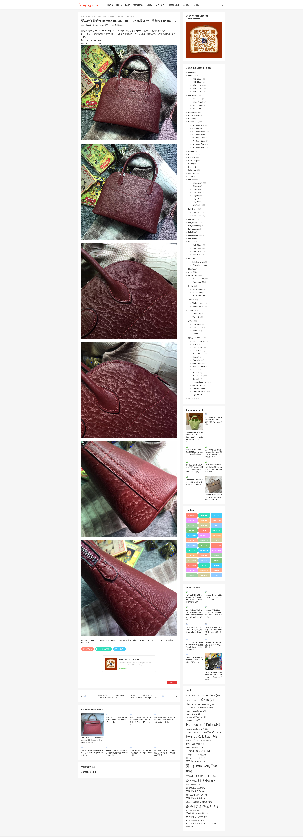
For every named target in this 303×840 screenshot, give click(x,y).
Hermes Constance (192, 551)
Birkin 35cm (196, 88)
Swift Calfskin (197, 385)
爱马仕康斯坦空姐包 (192, 536)
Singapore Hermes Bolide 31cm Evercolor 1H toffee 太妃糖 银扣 (194, 659)
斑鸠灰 (204, 565)
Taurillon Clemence (199, 391)
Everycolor (196, 360)
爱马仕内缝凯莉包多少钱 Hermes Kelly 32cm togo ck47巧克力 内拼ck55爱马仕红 (165, 719)
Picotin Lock (173, 4)
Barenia (195, 344)
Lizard (194, 369)
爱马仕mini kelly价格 (192, 516)
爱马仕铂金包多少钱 (192, 546)
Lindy (149, 4)
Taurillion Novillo (198, 388)
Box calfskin (196, 350)
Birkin (119, 4)
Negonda (195, 372)
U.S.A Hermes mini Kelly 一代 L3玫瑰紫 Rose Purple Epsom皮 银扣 (141, 752)
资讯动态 (191, 398)
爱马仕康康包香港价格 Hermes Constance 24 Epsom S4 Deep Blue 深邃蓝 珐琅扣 (213, 453)
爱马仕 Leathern (194, 338)
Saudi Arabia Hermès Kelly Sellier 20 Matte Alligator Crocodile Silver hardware (213, 468)
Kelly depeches (194, 226)
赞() (172, 682)
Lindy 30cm (196, 248)
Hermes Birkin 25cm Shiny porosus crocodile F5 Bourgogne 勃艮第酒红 (213, 630)
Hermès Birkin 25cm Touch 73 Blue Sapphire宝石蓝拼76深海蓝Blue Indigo (213, 613)
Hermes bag (216, 550)
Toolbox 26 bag (198, 306)
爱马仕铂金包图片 (192, 810)
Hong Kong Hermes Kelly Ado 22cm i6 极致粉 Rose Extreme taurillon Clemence (194, 645)
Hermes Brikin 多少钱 (192, 570)
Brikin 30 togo (204, 546)
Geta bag (191, 157)
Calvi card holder (194, 112)
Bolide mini (196, 108)
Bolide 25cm (197, 99)
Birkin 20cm (196, 79)
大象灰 (216, 540)
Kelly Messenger (194, 235)
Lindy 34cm (196, 251)
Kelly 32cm (196, 189)
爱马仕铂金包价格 (192, 521)
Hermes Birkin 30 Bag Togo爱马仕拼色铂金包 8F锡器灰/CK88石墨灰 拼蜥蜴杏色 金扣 (194, 598)
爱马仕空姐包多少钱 (204, 551)
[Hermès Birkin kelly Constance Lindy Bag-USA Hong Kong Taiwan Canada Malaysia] (88, 4)
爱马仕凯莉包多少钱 (192, 526)
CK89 (216, 515)
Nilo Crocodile (197, 376)
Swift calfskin (216, 526)
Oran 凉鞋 (192, 272)
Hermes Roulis (217, 566)
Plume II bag (197, 330)
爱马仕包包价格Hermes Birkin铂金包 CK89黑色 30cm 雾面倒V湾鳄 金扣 (165, 752)
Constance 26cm (198, 141)
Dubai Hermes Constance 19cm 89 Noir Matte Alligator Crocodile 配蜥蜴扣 (213, 675)
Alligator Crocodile (199, 341)
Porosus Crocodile (199, 382)
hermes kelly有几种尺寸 (216, 561)
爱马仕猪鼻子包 (216, 536)
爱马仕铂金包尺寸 (192, 540)
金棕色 (216, 575)
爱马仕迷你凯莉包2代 (216, 531)
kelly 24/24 (192, 209)
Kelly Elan (192, 232)
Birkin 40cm (196, 91)
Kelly (127, 4)
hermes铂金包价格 (216, 546)
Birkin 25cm (196, 82)
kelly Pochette (197, 262)
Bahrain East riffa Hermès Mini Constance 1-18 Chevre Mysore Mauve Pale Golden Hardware (194, 614)
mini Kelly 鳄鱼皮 (206, 740)
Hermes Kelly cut (216, 570)
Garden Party (193, 154)
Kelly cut (195, 195)
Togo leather (197, 394)
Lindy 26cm (196, 245)
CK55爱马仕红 (87, 649)
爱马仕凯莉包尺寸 (204, 570)
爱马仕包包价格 (119, 649)
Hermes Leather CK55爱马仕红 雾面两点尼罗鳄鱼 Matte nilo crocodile (117, 752)
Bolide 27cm (130, 16)
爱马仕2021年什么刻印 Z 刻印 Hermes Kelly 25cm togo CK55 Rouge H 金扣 (117, 719)
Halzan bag (192, 160)
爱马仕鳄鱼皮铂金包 (192, 566)
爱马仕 (190, 321)
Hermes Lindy (192, 555)
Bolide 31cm (197, 105)
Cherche (191, 118)
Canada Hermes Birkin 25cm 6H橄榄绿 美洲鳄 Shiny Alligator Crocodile (194, 630)
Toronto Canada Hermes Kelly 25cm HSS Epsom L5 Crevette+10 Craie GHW (92, 739)
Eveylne (191, 151)
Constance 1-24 (198, 128)
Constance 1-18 (198, 125)
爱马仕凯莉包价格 (216, 521)
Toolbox (191, 299)
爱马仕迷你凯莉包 (204, 536)
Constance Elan (198, 144)
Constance (138, 4)
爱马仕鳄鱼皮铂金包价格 (192, 561)
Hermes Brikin (191, 708)
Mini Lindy (196, 254)
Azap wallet (196, 324)
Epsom (195, 357)
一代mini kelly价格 (191, 531)
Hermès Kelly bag (204, 521)
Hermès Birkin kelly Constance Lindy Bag (101, 16)
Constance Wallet (198, 147)
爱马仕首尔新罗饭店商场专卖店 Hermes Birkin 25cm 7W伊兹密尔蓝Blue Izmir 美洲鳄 (194, 468)
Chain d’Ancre (193, 115)
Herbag (191, 163)
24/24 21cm (196, 212)
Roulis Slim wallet (198, 295)
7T (188, 695)
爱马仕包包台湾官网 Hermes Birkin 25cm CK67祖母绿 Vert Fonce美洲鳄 (213, 420)
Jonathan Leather (199, 366)
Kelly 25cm (196, 183)
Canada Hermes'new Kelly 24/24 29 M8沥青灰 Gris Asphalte (213, 497)
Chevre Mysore (198, 354)
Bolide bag (120, 16)
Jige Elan (191, 173)
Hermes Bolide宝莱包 (103, 649)
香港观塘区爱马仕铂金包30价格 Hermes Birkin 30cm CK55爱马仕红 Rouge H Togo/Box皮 (141, 721)
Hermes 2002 (193, 167)
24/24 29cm (196, 215)
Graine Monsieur (198, 363)
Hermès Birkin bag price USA (97, 25)
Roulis (196, 4)
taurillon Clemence (204, 561)
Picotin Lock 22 (198, 282)
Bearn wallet (193, 72)
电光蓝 (191, 575)
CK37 (189, 700)
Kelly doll (195, 198)
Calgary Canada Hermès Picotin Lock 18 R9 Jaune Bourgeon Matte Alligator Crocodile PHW (194, 437)
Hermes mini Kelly (204, 516)
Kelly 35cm (196, 192)
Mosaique (192, 269)
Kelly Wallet (196, 205)
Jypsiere (191, 176)
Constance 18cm (198, 134)
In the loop (192, 170)
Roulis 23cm (197, 292)
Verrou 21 (196, 317)
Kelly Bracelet (197, 327)
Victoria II (195, 334)
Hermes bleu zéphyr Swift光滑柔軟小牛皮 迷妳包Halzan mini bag (194, 482)
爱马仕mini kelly (204, 540)
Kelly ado (191, 219)
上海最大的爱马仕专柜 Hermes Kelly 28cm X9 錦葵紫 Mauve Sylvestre (92, 752)
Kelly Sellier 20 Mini (199, 265)
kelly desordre (193, 229)
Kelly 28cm (196, 186)
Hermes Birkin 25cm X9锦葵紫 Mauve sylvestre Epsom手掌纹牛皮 (194, 451)
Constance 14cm (198, 131)
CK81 (196, 700)
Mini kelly (160, 4)
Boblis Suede (197, 347)
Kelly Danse (192, 222)
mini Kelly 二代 (204, 575)
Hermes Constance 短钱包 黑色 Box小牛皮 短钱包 (213, 644)
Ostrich (195, 379)
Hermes (204, 525)
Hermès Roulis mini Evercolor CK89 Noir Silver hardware (213, 597)
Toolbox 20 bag (198, 303)
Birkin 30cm (196, 85)
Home (110, 4)
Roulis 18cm (197, 289)
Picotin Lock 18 (198, 279)
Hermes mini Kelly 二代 (204, 555)
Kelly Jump (196, 202)
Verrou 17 (196, 314)
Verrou (186, 4)
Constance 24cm (198, 137)
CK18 (204, 530)
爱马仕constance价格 (216, 555)
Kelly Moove (192, 238)
